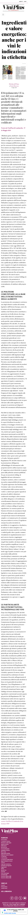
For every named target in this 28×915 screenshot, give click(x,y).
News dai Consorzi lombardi (7, 855)
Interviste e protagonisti (6, 865)
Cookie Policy (4, 888)
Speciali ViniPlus (4, 844)
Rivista (2, 868)
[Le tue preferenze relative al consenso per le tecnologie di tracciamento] (2, 912)
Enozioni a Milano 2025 (6, 876)
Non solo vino (4, 847)
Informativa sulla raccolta (9, 913)
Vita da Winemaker (5, 849)
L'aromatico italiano (5, 841)
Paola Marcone (14, 86)
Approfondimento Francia (6, 861)
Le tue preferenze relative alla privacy (15, 910)
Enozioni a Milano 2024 (6, 877)
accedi (25, 1)
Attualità (3, 871)
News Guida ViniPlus (5, 853)
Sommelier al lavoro (5, 850)
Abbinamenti (4, 845)
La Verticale (3, 856)
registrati (21, 1)
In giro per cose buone (6, 864)
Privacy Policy (4, 886)
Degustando (4, 867)
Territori (3, 862)
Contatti (3, 885)
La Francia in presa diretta (7, 859)
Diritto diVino (4, 839)
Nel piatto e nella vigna (6, 842)
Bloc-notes (3, 852)
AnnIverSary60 (4, 874)
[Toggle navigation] (3, 14)
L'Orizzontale (4, 858)
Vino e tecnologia (5, 873)
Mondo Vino (3, 870)
